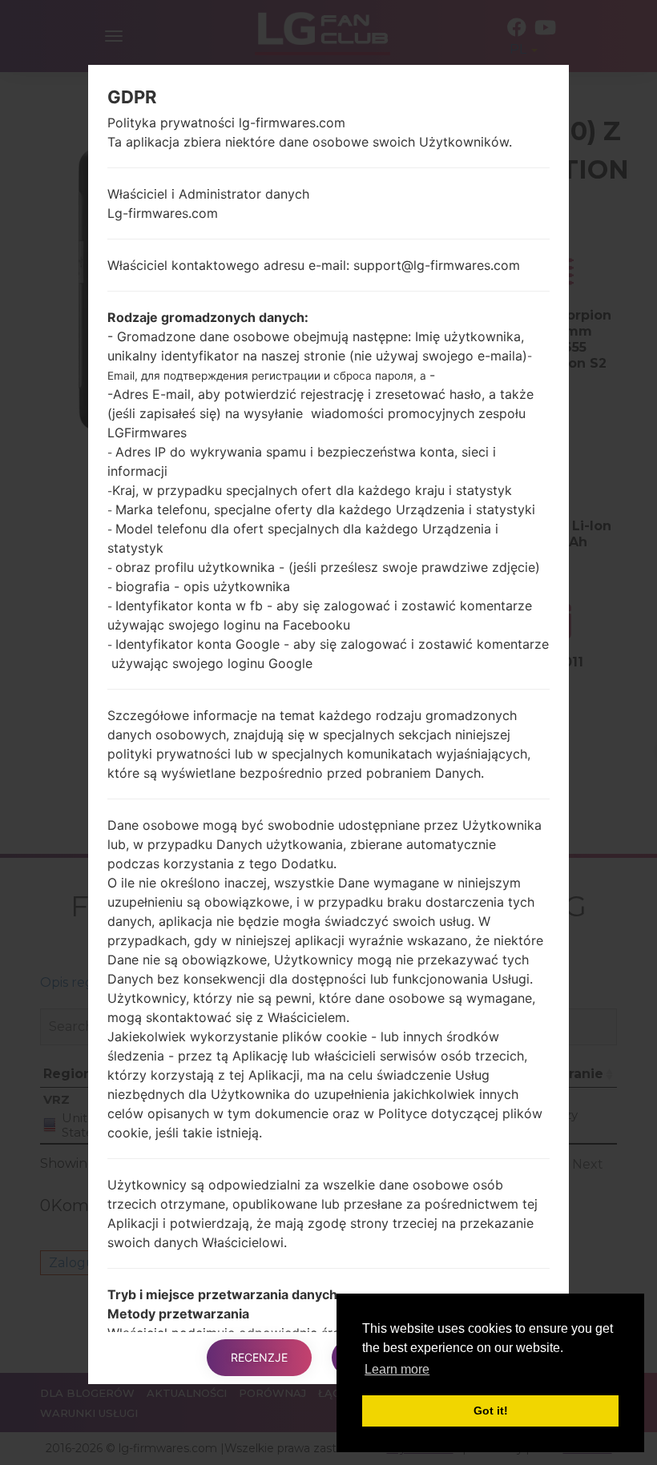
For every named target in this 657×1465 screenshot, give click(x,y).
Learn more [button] (397, 1369)
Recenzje (259, 1357)
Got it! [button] (491, 1410)
